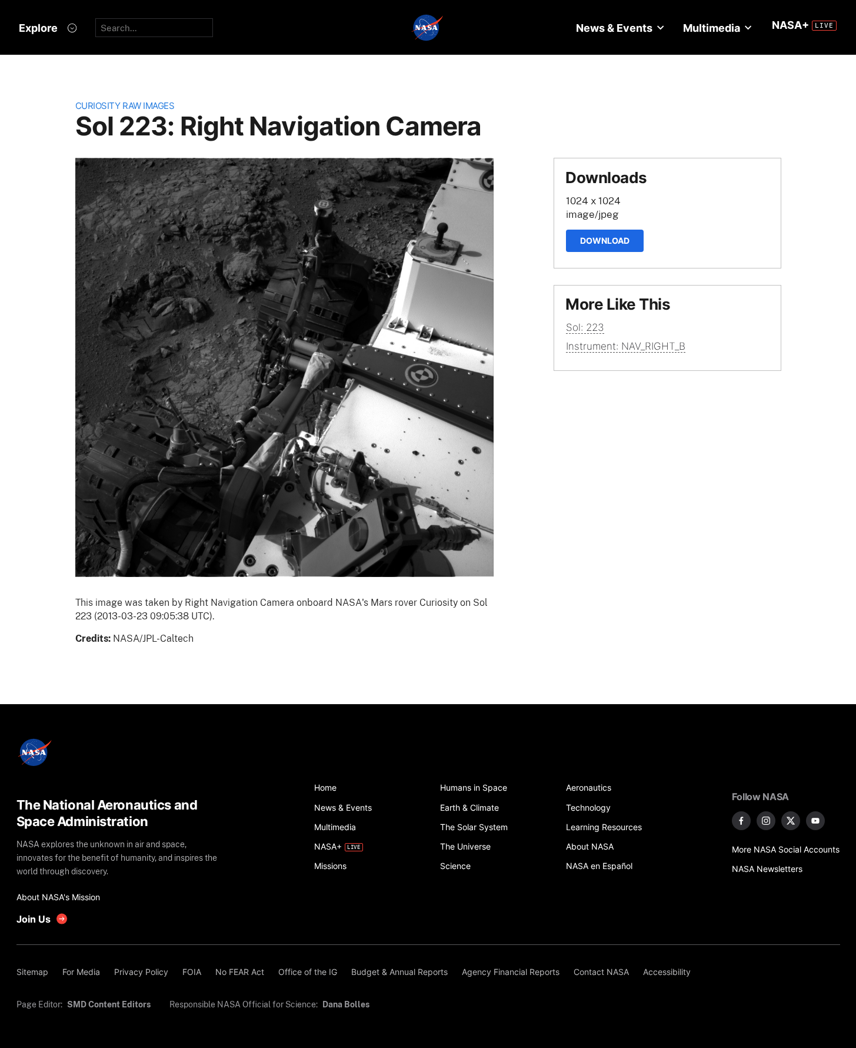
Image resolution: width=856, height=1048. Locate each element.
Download (604, 241)
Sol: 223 (585, 327)
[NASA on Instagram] (766, 820)
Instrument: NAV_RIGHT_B (625, 346)
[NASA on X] (790, 820)
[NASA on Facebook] (741, 820)
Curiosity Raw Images (125, 105)
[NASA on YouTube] (815, 820)
